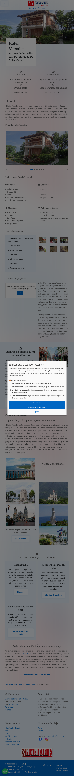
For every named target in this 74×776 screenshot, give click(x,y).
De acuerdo (37, 403)
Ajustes (36, 412)
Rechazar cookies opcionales (37, 407)
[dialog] (37, 388)
